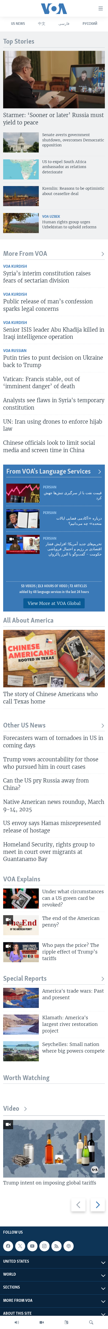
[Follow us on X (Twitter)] (20, 1246)
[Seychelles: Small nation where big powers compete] (21, 1051)
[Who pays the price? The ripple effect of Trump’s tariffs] (21, 952)
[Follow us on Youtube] (32, 1246)
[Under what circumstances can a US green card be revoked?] (21, 898)
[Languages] (66, 1322)
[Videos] (42, 1322)
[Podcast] (68, 1246)
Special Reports (25, 979)
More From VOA (25, 254)
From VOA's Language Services (48, 471)
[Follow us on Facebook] (8, 1246)
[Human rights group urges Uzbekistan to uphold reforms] (21, 223)
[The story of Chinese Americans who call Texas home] (54, 658)
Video (11, 1109)
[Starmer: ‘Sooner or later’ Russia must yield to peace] (54, 79)
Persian (49, 487)
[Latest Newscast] (17, 1322)
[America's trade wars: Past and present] (21, 998)
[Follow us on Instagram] (44, 1246)
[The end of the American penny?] (21, 925)
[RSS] (56, 1246)
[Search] (91, 1322)
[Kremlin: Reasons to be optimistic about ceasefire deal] (21, 196)
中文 (41, 24)
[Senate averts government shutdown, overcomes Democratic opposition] (21, 142)
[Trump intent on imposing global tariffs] (54, 1149)
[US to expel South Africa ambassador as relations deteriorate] (21, 169)
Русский (90, 24)
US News (18, 24)
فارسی (63, 24)
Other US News (24, 725)
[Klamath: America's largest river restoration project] (21, 1025)
